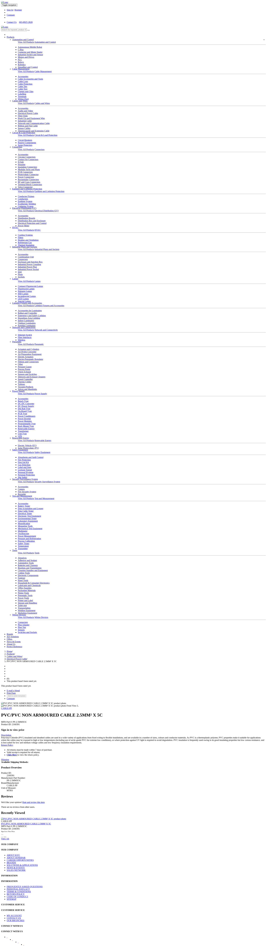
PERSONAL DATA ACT (18, 889)
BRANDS (11, 862)
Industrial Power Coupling (29, 264)
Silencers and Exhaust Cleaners (31, 377)
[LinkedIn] (14, 940)
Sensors (21, 630)
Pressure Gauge (25, 367)
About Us (11, 644)
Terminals (22, 96)
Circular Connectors (26, 157)
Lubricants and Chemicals (29, 585)
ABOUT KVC (13, 855)
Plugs (20, 274)
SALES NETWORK (16, 870)
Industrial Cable (25, 121)
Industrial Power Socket (28, 269)
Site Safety (22, 477)
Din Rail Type (24, 408)
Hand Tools (23, 580)
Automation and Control (23, 39)
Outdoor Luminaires (27, 323)
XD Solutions (13, 636)
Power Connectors (26, 177)
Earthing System (25, 201)
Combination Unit (26, 257)
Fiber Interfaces (24, 337)
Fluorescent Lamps (26, 289)
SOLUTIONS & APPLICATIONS (22, 865)
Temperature (23, 546)
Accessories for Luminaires (30, 310)
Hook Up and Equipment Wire (31, 118)
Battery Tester (24, 506)
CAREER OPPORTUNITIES (20, 860)
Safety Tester (23, 543)
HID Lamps (23, 294)
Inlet (20, 272)
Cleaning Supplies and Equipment (33, 570)
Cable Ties (22, 86)
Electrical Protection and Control (32, 223)
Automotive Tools (26, 563)
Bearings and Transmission (29, 568)
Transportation (24, 608)
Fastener (21, 578)
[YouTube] (20, 943)
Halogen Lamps (25, 291)
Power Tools (23, 598)
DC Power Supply (26, 406)
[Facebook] (9, 938)
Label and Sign (24, 467)
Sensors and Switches (27, 374)
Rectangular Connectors (28, 179)
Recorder (22, 494)
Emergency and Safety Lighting (32, 315)
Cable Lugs (23, 81)
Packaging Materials (27, 590)
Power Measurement (27, 536)
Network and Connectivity (24, 327)
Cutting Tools (24, 573)
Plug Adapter (23, 625)
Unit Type (22, 433)
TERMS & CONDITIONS (19, 891)
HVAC (15, 227)
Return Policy (7, 745)
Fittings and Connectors (28, 362)
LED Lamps (23, 299)
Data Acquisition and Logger (30, 508)
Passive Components (27, 142)
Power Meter (23, 226)
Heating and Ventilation (28, 240)
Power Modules (25, 421)
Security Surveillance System (25, 479)
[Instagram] (25, 945)
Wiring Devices (19, 615)
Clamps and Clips (25, 91)
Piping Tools (23, 593)
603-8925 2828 (26, 22)
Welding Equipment (26, 610)
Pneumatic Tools (25, 595)
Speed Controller (25, 379)
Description (6, 735)
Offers (9, 639)
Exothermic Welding (27, 204)
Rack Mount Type (26, 426)
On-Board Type (25, 411)
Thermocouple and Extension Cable (33, 131)
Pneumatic (16, 342)
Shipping (5, 759)
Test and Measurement (22, 496)
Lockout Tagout (25, 470)
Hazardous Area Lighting (29, 318)
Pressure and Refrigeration (29, 538)
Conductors (23, 199)
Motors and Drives (26, 57)
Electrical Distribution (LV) (24, 208)
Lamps (15, 279)
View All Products (26, 42)
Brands (10, 634)
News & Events (14, 641)
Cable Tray (23, 89)
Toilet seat (22, 605)
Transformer (23, 431)
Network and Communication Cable (34, 123)
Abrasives (22, 558)
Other (20, 364)
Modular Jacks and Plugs (29, 169)
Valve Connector (25, 187)
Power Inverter (24, 418)
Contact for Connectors (28, 159)
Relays (21, 62)
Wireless (21, 340)
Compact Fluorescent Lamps (30, 286)
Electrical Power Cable (28, 113)
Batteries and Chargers (28, 565)
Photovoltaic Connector (28, 174)
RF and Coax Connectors (29, 182)
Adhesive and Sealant (27, 560)
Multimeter (22, 531)
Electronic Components (28, 575)
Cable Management (20, 69)
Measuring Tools (25, 526)
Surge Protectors (25, 145)
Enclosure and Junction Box (30, 262)
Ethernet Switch (25, 335)
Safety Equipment (20, 450)
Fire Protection (24, 460)
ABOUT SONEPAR (16, 857)
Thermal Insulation (26, 245)
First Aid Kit (23, 462)
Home (9, 651)
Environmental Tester (27, 518)
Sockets (21, 277)
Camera (21, 489)
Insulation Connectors (27, 167)
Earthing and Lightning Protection (27, 189)
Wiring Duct (23, 99)
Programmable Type (27, 423)
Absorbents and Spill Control (30, 457)
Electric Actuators (25, 357)
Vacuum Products (25, 387)
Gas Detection (24, 465)
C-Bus (21, 49)
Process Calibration (26, 541)
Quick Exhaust (24, 372)
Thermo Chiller (24, 382)
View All (5, 839)
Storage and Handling (27, 603)
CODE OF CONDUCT (17, 896)
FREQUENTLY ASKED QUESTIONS (25, 886)
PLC (20, 59)
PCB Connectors (25, 172)
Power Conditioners (26, 416)
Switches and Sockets (27, 632)
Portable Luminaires (26, 325)
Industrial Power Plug (27, 267)
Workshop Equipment (27, 613)
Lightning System (25, 206)
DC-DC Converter (26, 403)
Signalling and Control (28, 67)
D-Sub (21, 162)
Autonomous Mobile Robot (30, 47)
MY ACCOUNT (14, 915)
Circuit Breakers (25, 140)
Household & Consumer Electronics (34, 583)
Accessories (23, 76)
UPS (20, 436)
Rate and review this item (33, 802)
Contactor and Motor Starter (30, 52)
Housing (21, 164)
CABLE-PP (6, 708)
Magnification (24, 523)
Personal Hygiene (25, 472)
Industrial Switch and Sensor (30, 54)
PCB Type (22, 413)
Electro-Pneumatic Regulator (30, 359)
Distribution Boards (26, 218)
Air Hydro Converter (27, 352)
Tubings (21, 384)
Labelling (22, 94)
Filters (20, 237)
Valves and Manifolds (27, 389)
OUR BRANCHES (15, 920)
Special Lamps (24, 301)
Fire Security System (27, 491)
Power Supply (18, 391)
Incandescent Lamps (27, 296)
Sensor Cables (24, 128)
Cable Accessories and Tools (30, 79)
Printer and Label (25, 600)
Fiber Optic (23, 116)
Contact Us (12, 22)
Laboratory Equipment (28, 521)
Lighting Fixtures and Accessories (27, 303)
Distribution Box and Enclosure (32, 221)
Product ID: (6, 724)
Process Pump (24, 369)
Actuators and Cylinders (28, 349)
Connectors (17, 147)
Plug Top (22, 627)
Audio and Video (25, 111)
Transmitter (23, 548)
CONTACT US (14, 918)
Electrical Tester (25, 513)
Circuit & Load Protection (23, 132)
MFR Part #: (6, 722)
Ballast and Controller (27, 313)
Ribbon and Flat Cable (28, 126)
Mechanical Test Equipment (30, 528)
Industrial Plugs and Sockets (24, 247)
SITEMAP (11, 899)
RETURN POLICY (16, 894)
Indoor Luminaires (26, 320)
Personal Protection (26, 475)
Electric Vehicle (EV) (27, 445)
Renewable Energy (26, 428)
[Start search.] (28, 30)
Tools (14, 550)
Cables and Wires (20, 101)
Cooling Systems (25, 235)
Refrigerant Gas (25, 242)
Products (10, 37)
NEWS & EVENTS (16, 867)
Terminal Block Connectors (30, 184)
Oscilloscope (23, 533)
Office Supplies (24, 588)
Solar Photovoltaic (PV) (28, 448)
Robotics (22, 64)
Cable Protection (25, 84)
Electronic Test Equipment (29, 516)
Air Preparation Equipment (29, 354)
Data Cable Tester (26, 511)
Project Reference (14, 646)
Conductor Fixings (26, 196)
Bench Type (23, 401)
